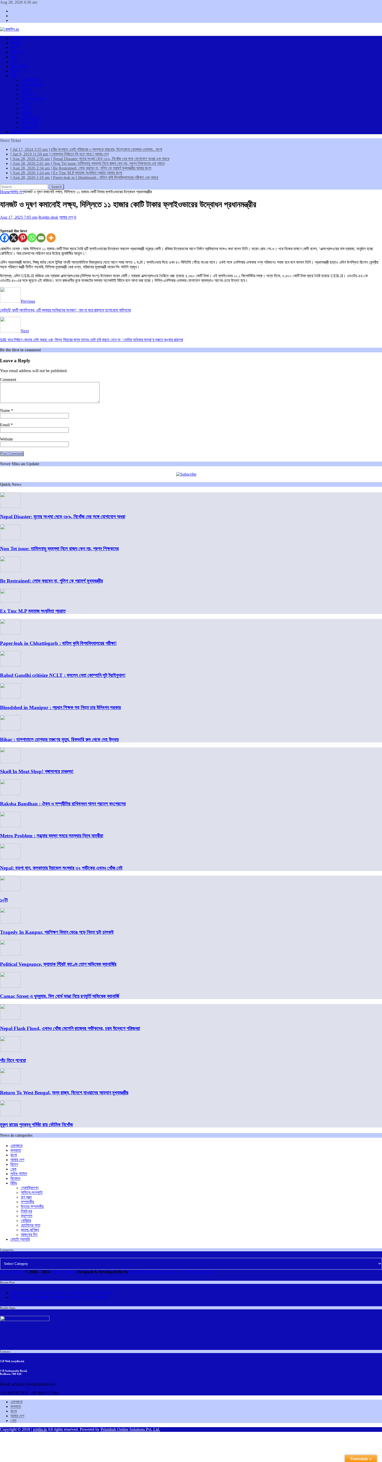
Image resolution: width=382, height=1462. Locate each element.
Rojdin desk (48, 217)
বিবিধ (13, 75)
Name (5, 410)
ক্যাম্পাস (26, 108)
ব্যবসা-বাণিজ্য (30, 122)
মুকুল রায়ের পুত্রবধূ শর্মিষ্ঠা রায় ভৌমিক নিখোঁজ (36, 1124)
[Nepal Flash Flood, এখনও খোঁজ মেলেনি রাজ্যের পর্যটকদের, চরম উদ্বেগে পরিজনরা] (10, 1018)
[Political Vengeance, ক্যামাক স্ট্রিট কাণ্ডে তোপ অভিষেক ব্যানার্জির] (10, 954)
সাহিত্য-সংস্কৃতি (32, 85)
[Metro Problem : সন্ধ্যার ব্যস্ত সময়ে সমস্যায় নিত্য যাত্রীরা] (10, 826)
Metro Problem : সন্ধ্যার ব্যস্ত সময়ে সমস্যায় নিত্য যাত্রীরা (51, 835)
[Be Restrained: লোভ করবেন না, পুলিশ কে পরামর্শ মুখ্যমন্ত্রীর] (10, 570)
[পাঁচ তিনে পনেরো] (10, 1050)
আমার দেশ (17, 52)
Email (5, 425)
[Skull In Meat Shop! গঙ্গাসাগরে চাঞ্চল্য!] (10, 761)
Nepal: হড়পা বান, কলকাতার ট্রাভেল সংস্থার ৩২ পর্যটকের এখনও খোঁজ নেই (61, 868)
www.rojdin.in (12, 1272)
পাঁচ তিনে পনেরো (13, 1060)
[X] (13, 237)
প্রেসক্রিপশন (29, 80)
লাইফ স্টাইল (18, 66)
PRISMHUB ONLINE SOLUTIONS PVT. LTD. (170, 1272)
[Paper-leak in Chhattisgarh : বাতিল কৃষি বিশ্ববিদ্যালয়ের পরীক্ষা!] (10, 633)
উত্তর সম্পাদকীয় (32, 99)
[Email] (40, 237)
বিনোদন (15, 71)
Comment (8, 379)
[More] (51, 237)
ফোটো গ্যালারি (20, 132)
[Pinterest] (22, 237)
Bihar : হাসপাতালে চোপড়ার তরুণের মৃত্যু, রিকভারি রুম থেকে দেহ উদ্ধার (59, 739)
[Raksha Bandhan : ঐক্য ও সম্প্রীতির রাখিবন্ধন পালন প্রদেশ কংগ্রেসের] (10, 793)
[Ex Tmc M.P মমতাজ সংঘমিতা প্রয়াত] (10, 601)
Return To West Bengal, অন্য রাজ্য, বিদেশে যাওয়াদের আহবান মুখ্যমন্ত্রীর (64, 1092)
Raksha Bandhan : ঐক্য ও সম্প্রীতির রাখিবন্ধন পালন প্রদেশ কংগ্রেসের (63, 803)
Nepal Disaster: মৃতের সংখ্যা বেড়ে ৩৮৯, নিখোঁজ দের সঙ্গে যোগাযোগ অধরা (62, 516)
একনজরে (16, 38)
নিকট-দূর (26, 103)
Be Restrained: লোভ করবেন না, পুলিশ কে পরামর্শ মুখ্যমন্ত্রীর (51, 581)
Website (6, 439)
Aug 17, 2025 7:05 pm (18, 217)
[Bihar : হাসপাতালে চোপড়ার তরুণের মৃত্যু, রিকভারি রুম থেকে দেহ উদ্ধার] (10, 729)
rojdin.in (40, 1429)
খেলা (13, 61)
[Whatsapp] (31, 237)
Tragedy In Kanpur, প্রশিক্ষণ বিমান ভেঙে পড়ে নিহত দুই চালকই (57, 932)
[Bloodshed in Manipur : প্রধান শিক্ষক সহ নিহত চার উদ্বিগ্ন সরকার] (10, 697)
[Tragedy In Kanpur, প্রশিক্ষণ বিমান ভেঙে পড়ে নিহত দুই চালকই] (10, 922)
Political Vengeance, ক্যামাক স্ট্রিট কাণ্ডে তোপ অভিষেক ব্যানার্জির (58, 964)
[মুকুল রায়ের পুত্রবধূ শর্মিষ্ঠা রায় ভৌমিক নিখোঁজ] (10, 1114)
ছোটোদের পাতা (30, 117)
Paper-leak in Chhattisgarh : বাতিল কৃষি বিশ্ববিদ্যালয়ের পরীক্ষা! (58, 643)
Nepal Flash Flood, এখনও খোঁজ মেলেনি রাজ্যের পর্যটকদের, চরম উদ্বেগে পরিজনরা (70, 1028)
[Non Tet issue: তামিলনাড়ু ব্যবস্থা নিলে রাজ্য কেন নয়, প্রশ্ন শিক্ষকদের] (10, 538)
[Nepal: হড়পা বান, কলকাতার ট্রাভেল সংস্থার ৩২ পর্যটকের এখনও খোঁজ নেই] (10, 858)
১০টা (4, 900)
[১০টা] (10, 890)
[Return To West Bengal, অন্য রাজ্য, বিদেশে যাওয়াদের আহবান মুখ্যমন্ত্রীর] (10, 1082)
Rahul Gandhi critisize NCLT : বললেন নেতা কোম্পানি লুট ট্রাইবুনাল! (63, 675)
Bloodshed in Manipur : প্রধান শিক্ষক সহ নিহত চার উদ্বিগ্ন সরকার (60, 707)
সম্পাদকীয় (27, 94)
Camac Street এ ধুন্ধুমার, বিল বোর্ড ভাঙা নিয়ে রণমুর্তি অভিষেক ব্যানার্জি (59, 996)
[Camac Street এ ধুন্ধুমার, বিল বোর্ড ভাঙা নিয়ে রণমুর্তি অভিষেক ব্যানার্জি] (10, 986)
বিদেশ (14, 57)
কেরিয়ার (26, 113)
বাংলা (13, 47)
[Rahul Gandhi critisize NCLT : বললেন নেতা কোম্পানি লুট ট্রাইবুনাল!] (10, 665)
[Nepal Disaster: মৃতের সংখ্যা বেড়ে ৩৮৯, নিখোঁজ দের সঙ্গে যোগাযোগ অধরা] (10, 506)
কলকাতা (15, 43)
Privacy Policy (64, 1272)
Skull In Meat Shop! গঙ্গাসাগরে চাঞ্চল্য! (37, 771)
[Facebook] (4, 237)
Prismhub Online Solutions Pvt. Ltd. (130, 1429)
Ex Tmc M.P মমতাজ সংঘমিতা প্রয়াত (32, 611)
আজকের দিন (29, 127)
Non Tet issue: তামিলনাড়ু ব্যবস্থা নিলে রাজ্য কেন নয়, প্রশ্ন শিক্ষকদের (59, 548)
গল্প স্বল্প (26, 89)
